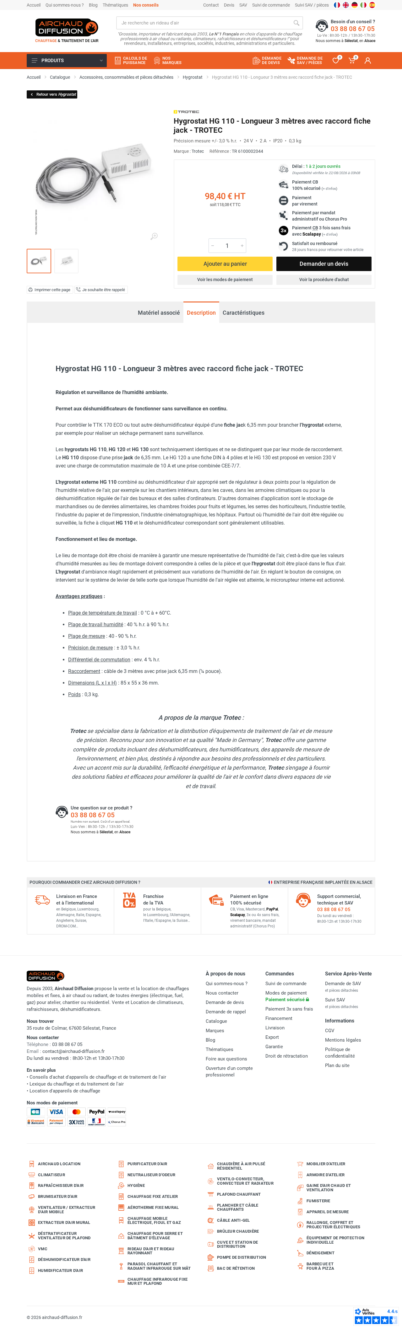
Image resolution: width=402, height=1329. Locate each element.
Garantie (274, 1046)
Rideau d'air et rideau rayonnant (151, 1251)
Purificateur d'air (147, 1163)
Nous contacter (222, 993)
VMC (42, 1248)
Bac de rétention (236, 1268)
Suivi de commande (271, 5)
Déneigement (320, 1253)
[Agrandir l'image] (154, 236)
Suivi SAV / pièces (312, 5)
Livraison (275, 1028)
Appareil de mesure (328, 1211)
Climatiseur (51, 1174)
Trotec (198, 151)
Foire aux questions (226, 1059)
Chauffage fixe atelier (153, 1196)
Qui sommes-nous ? (65, 5)
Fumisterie (318, 1200)
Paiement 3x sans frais (289, 1009)
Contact (211, 5)
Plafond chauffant (239, 1194)
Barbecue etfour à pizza (320, 1266)
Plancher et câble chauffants (237, 1207)
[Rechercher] (296, 22)
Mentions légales (343, 1040)
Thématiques (115, 5)
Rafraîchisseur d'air (61, 1185)
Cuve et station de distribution (237, 1244)
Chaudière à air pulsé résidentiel (241, 1166)
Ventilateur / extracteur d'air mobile (66, 1209)
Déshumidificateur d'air (64, 1259)
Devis (229, 5)
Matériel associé (159, 312)
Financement (278, 1018)
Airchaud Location (59, 1163)
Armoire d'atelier (326, 1174)
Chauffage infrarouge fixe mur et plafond (157, 1281)
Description (201, 312)
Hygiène (136, 1185)
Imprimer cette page (52, 289)
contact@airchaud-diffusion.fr (73, 1051)
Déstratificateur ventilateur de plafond (64, 1235)
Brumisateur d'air (57, 1196)
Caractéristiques (243, 312)
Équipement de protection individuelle (335, 1240)
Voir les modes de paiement (225, 279)
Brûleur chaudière (238, 1231)
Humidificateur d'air (60, 1270)
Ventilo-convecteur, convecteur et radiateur (245, 1181)
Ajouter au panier (225, 263)
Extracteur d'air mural (64, 1222)
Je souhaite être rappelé (103, 289)
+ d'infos (329, 189)
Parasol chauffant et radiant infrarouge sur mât (159, 1266)
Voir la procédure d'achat (324, 279)
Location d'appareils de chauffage (65, 1091)
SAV (243, 5)
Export (272, 1037)
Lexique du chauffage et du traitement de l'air (77, 1084)
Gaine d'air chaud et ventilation (329, 1187)
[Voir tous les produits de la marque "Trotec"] (186, 111)
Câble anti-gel (233, 1220)
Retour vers (56, 94)
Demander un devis (324, 263)
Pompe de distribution (241, 1257)
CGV (329, 1030)
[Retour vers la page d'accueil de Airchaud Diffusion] (66, 27)
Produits (52, 60)
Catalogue (216, 1021)
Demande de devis (225, 1002)
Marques (215, 1030)
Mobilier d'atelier (326, 1163)
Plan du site (337, 1065)
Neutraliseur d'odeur (151, 1174)
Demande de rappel (226, 1012)
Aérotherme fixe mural (153, 1207)
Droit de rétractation (286, 1056)
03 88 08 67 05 (353, 29)
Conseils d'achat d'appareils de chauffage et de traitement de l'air (98, 1077)
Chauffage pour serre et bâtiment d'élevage (155, 1235)
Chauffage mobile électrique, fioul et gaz (154, 1220)
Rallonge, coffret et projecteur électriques (334, 1224)
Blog (93, 5)
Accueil (34, 5)
